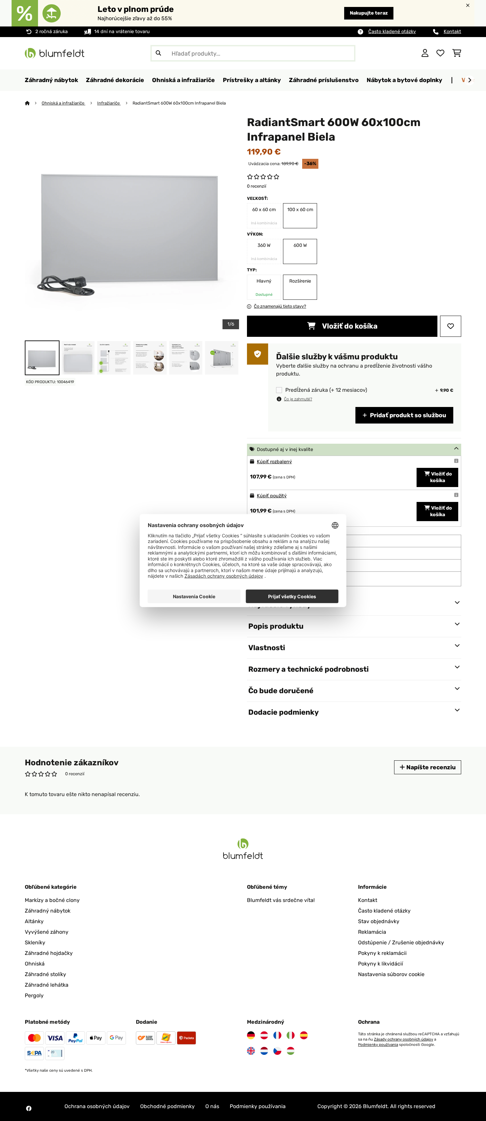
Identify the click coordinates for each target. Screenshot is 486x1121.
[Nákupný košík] (456, 53)
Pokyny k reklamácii (382, 953)
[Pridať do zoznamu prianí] (450, 326)
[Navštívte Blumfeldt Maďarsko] (291, 1051)
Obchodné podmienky (167, 1106)
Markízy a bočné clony (52, 900)
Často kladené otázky (392, 31)
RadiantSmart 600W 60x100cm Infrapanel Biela (179, 103)
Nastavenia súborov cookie (391, 974)
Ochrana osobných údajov (97, 1106)
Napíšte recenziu (430, 767)
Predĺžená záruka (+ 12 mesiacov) (326, 390)
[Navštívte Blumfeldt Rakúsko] (264, 1035)
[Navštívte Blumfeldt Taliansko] (291, 1035)
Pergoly (34, 995)
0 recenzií (256, 186)
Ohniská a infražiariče (63, 103)
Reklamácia (372, 932)
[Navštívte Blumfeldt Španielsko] (304, 1035)
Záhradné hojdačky (49, 953)
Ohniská (35, 964)
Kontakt (452, 31)
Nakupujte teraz (369, 13)
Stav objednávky (378, 921)
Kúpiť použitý (272, 496)
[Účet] (425, 53)
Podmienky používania (378, 1044)
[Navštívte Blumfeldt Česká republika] (277, 1051)
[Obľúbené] (440, 53)
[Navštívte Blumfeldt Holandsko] (264, 1051)
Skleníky (35, 942)
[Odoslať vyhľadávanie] (158, 53)
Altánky (34, 921)
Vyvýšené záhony (46, 932)
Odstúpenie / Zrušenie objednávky (401, 942)
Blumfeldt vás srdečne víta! (281, 900)
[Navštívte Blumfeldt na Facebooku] (29, 1108)
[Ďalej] (469, 80)
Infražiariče (109, 103)
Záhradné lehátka (46, 985)
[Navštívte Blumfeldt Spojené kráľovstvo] (251, 1051)
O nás (212, 1106)
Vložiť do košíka (349, 326)
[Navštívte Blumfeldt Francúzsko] (277, 1035)
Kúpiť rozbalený (274, 462)
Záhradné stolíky (45, 974)
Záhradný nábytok (47, 911)
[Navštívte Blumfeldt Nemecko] (251, 1035)
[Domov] (33, 103)
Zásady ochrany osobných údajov (403, 1039)
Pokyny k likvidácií (380, 964)
